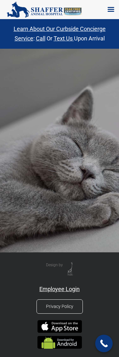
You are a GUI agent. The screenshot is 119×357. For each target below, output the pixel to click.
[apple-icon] (59, 322)
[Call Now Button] (104, 343)
